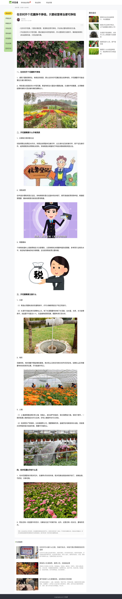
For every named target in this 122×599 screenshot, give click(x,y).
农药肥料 (8, 38)
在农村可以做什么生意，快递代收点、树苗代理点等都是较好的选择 (61, 548)
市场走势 (8, 28)
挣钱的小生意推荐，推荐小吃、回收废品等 (54, 563)
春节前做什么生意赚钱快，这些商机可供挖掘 (55, 579)
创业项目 (26, 7)
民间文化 (8, 48)
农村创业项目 (25, 3)
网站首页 (8, 13)
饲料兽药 (8, 33)
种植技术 (8, 23)
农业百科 (38, 3)
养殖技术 (8, 18)
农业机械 (8, 43)
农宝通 (21, 7)
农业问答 (49, 3)
